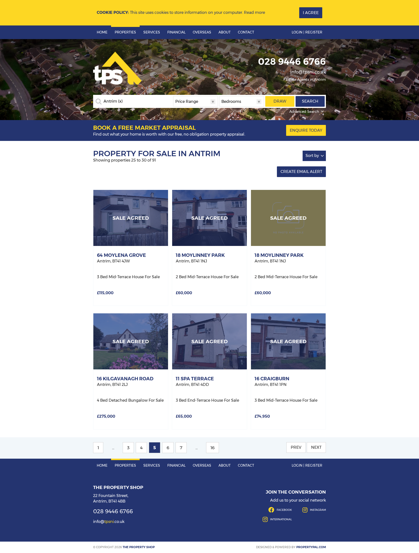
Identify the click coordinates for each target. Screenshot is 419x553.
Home (102, 32)
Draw (280, 101)
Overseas (202, 32)
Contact (246, 32)
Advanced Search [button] (304, 111)
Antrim (113, 101)
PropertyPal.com (311, 547)
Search (310, 101)
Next (316, 447)
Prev (296, 447)
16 (212, 447)
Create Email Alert (301, 171)
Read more (254, 12)
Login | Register (307, 32)
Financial (176, 32)
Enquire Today (306, 130)
